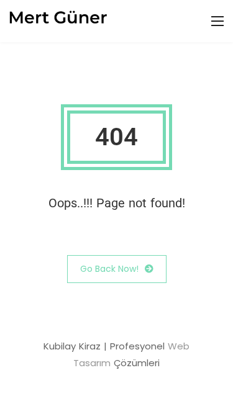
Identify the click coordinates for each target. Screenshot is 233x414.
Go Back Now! (109, 269)
